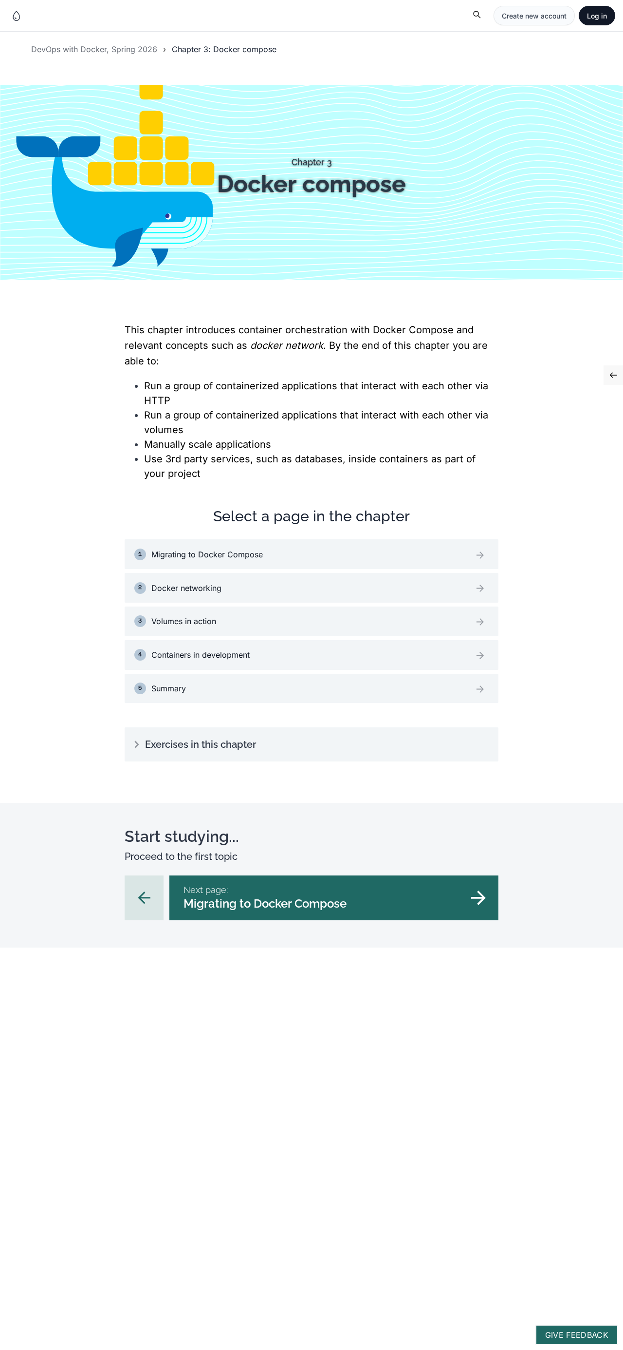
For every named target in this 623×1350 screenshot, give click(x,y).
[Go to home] (16, 15)
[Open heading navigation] (613, 375)
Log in (597, 16)
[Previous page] (144, 897)
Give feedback (576, 1335)
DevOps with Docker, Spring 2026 (94, 49)
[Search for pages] (477, 15)
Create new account (534, 16)
